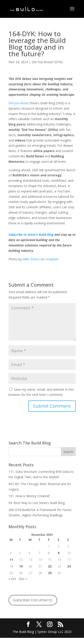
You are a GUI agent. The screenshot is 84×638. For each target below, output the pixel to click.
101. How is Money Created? (29, 496)
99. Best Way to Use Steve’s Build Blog (37, 503)
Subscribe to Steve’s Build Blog (31, 234)
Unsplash (51, 259)
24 (69, 566)
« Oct (12, 579)
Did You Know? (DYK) (47, 62)
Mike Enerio (31, 259)
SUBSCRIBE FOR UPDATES (32, 600)
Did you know (18, 103)
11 (11, 559)
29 (50, 573)
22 (50, 566)
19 (21, 566)
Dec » (23, 579)
